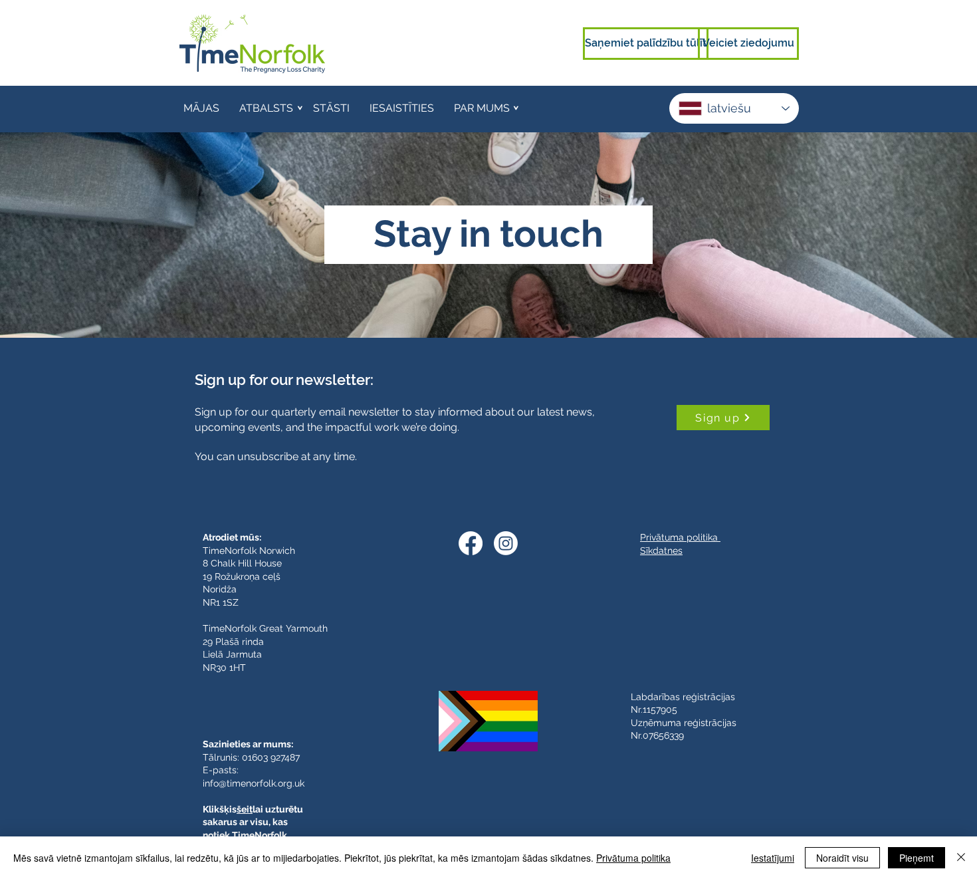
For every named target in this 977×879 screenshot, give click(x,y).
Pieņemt (916, 857)
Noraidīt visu (842, 857)
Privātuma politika (633, 857)
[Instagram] (506, 543)
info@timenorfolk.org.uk (253, 783)
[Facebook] (471, 543)
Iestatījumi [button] (772, 857)
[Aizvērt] (961, 857)
